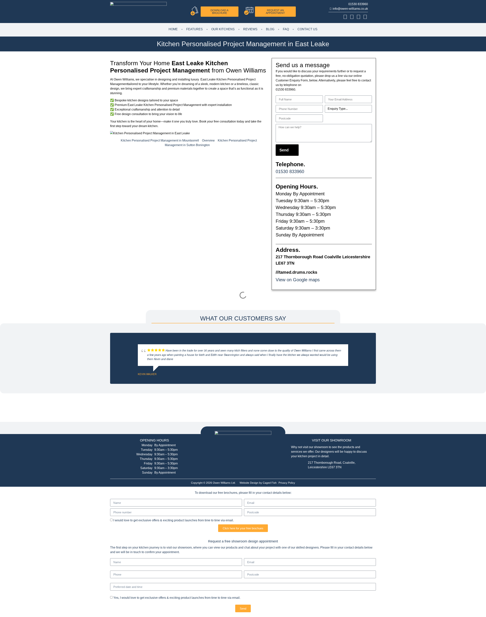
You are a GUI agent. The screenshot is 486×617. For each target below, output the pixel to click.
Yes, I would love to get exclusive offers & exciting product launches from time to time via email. (176, 597)
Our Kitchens (223, 29)
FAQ (286, 29)
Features (194, 29)
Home (173, 29)
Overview (208, 140)
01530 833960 (290, 171)
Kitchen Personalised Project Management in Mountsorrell (160, 140)
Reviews (250, 29)
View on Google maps (298, 279)
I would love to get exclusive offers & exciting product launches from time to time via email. (173, 520)
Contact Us (307, 29)
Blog (270, 29)
